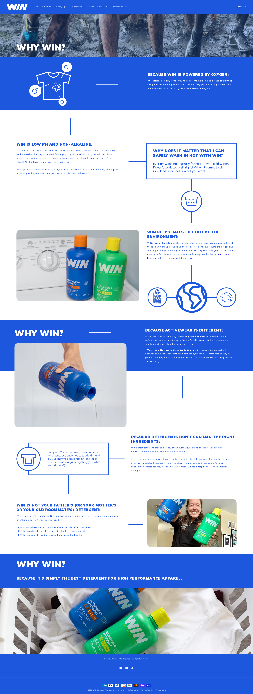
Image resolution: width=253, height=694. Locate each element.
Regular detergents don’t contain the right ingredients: (183, 439)
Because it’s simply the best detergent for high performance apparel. (99, 578)
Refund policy (133, 690)
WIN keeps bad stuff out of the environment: (183, 234)
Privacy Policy (110, 659)
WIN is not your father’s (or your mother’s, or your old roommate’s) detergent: (67, 507)
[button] (61, 6)
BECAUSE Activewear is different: (184, 330)
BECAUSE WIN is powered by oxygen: (188, 74)
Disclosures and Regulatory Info (134, 659)
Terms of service (147, 690)
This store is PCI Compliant (115, 690)
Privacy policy (161, 690)
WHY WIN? (41, 47)
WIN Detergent (98, 690)
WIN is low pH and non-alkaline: (54, 144)
